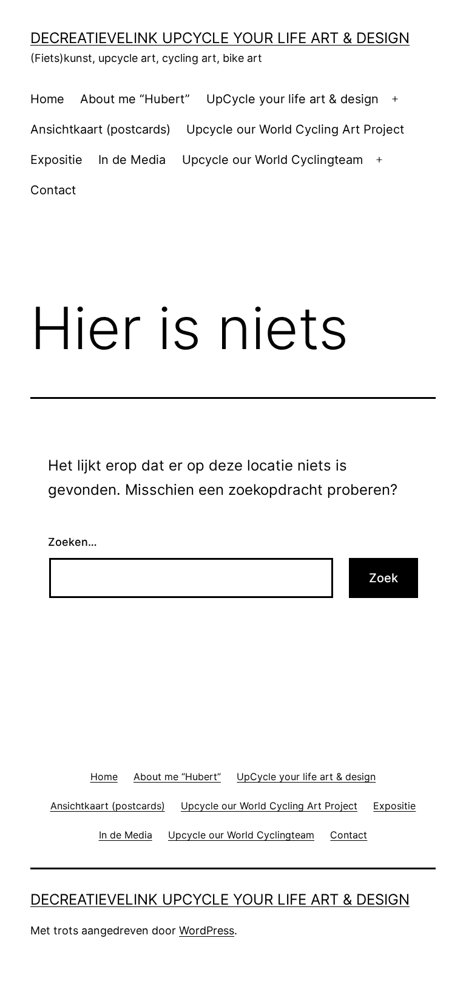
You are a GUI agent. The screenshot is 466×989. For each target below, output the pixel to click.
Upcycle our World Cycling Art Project (295, 129)
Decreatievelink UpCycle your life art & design (220, 38)
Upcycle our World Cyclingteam (272, 159)
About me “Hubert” (135, 99)
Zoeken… (72, 541)
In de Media (132, 159)
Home (47, 99)
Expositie (56, 159)
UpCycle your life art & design (292, 99)
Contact (53, 190)
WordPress (206, 930)
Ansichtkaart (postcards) (100, 129)
